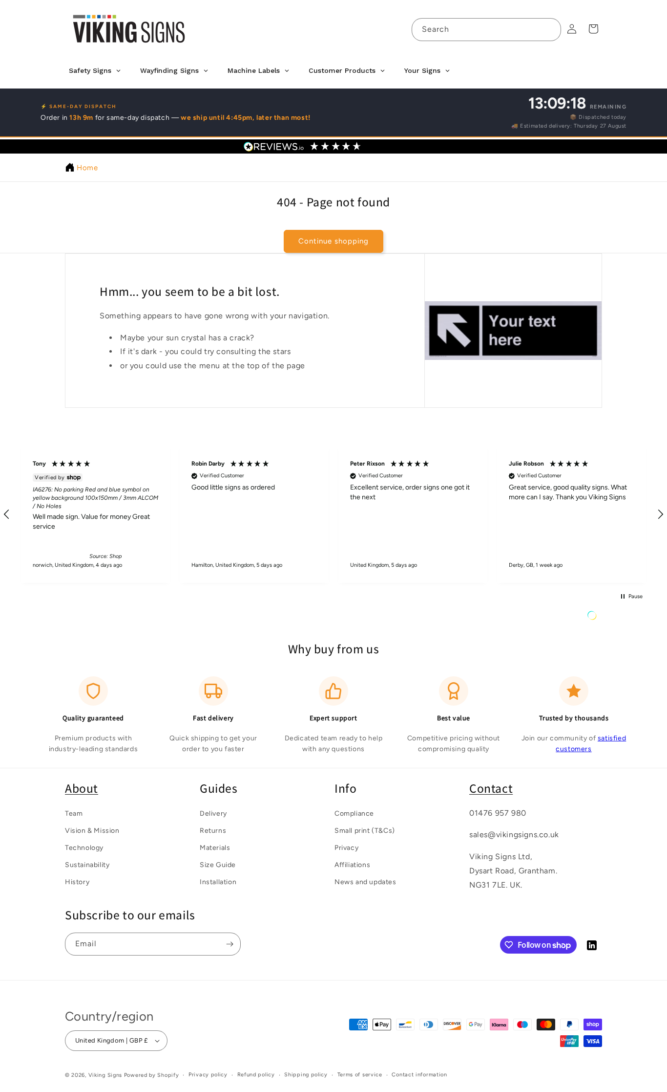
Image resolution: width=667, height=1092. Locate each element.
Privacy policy (208, 1074)
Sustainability (87, 865)
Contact (491, 788)
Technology (84, 847)
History (77, 882)
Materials (215, 847)
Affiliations (352, 865)
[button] (95, 514)
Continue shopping (333, 241)
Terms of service (359, 1074)
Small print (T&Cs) (364, 830)
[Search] (550, 29)
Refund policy (256, 1074)
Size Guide (218, 865)
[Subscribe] (229, 944)
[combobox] (486, 30)
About (81, 788)
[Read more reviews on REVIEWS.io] (616, 618)
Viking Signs (105, 1075)
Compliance (354, 813)
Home (87, 167)
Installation (218, 882)
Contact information (419, 1074)
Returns (213, 830)
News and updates (365, 882)
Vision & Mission (92, 830)
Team (74, 813)
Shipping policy (306, 1074)
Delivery (213, 813)
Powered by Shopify (151, 1075)
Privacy (346, 847)
